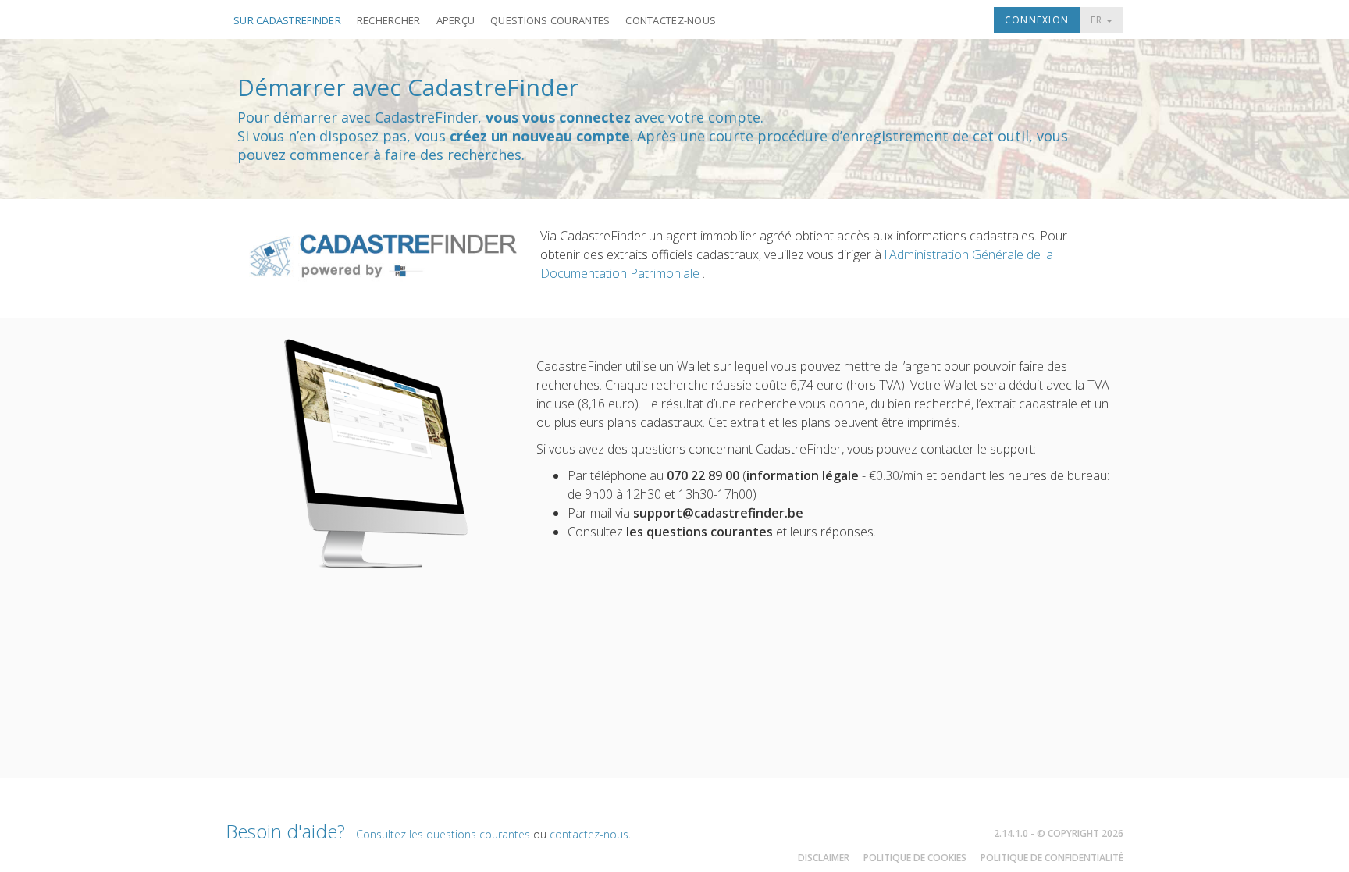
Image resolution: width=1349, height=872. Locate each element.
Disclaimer (823, 857)
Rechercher (389, 20)
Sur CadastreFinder (287, 20)
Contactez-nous (670, 20)
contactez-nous (589, 834)
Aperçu (455, 20)
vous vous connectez (558, 117)
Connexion (1037, 20)
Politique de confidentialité (1052, 857)
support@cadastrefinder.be (718, 512)
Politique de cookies (914, 857)
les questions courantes (699, 531)
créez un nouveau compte (540, 135)
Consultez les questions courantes (443, 834)
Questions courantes (550, 20)
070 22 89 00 (703, 475)
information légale (802, 475)
